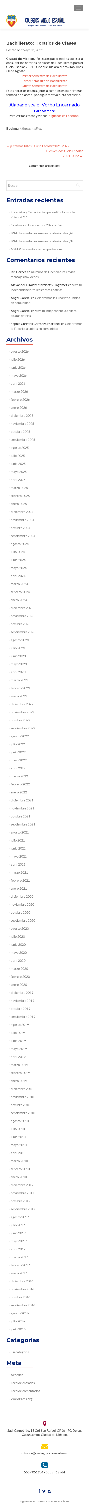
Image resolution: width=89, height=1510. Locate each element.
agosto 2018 (20, 1121)
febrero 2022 (20, 784)
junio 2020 (18, 944)
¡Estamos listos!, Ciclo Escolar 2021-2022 (37, 146)
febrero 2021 (20, 880)
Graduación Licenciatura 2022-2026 (36, 225)
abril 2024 (18, 576)
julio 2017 (18, 1225)
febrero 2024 (20, 592)
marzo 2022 (19, 776)
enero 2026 (19, 407)
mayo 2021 (19, 856)
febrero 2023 (20, 688)
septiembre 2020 (23, 920)
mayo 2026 (19, 375)
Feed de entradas (23, 1383)
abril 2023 (18, 672)
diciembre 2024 (22, 512)
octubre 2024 (20, 528)
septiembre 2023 (23, 632)
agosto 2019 (20, 1024)
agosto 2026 (20, 351)
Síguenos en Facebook (65, 116)
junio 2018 (18, 1137)
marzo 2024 (19, 584)
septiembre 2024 (23, 536)
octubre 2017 (20, 1201)
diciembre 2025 (22, 415)
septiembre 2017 (23, 1209)
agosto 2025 (20, 447)
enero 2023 (19, 696)
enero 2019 (19, 1081)
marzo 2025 (19, 487)
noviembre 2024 (22, 520)
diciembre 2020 (22, 896)
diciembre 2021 (22, 800)
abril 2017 (18, 1249)
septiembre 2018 (23, 1113)
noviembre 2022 (22, 712)
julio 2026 (18, 359)
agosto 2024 (20, 544)
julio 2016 (18, 1321)
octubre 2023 (20, 624)
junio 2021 (18, 848)
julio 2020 (18, 936)
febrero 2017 (20, 1265)
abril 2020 (18, 960)
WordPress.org (21, 1399)
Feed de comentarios (25, 1391)
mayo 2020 (19, 952)
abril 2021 (18, 864)
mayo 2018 (19, 1145)
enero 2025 (19, 504)
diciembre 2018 (22, 1089)
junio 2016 (18, 1329)
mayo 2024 (19, 568)
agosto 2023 (20, 640)
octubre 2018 (20, 1105)
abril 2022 (18, 768)
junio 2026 (18, 367)
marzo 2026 (19, 391)
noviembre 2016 (22, 1289)
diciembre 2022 (22, 704)
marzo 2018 (19, 1161)
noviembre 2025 (22, 423)
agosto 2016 (20, 1313)
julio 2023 (18, 648)
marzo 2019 (19, 1065)
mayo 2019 (19, 1049)
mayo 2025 (19, 471)
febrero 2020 (20, 976)
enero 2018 (19, 1177)
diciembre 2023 (22, 608)
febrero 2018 (20, 1169)
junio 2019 (18, 1040)
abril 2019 (18, 1057)
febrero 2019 (20, 1073)
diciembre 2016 (22, 1281)
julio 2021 (18, 840)
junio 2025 (18, 463)
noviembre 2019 (22, 1000)
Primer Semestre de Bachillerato (44, 76)
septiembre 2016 (23, 1305)
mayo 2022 (19, 760)
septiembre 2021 (23, 824)
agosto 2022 (20, 736)
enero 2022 (19, 792)
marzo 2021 (19, 872)
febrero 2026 (20, 399)
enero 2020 (19, 984)
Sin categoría (20, 1352)
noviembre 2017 (22, 1193)
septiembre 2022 (23, 728)
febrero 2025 (20, 496)
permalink (34, 128)
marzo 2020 (19, 968)
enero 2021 (19, 888)
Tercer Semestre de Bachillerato (44, 81)
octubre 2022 (20, 720)
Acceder (17, 1375)
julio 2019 (18, 1032)
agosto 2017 (20, 1217)
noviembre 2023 (22, 616)
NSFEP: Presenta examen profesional (37, 249)
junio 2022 (18, 752)
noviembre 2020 (22, 904)
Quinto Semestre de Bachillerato (44, 86)
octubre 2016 (20, 1297)
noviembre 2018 (22, 1097)
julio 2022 (18, 744)
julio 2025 (18, 455)
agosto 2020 (20, 928)
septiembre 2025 (23, 439)
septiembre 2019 (23, 1016)
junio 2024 (18, 560)
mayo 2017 (19, 1241)
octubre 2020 (20, 912)
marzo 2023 (19, 680)
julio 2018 (18, 1129)
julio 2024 (18, 552)
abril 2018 (18, 1153)
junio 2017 (18, 1233)
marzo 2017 (19, 1257)
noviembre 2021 (22, 808)
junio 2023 (18, 656)
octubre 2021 (20, 816)
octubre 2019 (20, 1008)
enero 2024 (19, 600)
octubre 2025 (20, 431)
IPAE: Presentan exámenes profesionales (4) (42, 233)
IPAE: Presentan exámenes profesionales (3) (42, 241)
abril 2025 (18, 479)
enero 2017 (19, 1273)
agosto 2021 (20, 832)
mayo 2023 (19, 664)
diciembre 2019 (22, 992)
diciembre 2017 (22, 1185)
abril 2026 (18, 383)
